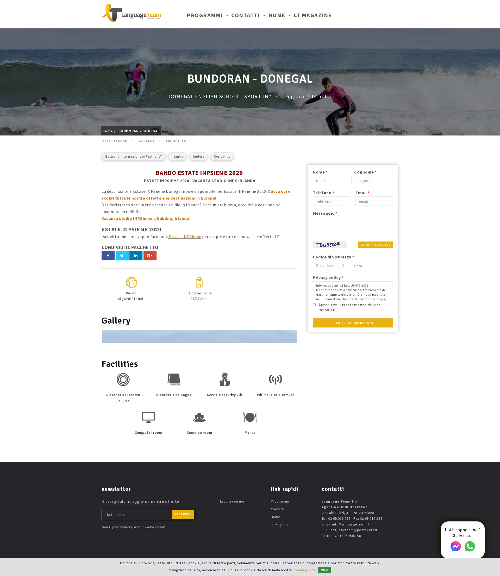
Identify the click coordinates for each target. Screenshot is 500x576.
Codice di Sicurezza (333, 256)
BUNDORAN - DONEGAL (139, 131)
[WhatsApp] (469, 550)
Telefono (323, 192)
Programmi (205, 15)
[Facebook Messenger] (455, 550)
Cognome (365, 172)
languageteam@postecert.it (353, 530)
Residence (222, 156)
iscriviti (183, 514)
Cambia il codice (375, 244)
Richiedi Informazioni (353, 323)
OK (323, 570)
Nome (320, 172)
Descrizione (114, 141)
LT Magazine (313, 15)
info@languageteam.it (350, 524)
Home (276, 15)
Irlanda (178, 156)
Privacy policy (328, 277)
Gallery (147, 141)
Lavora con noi (232, 501)
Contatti (245, 15)
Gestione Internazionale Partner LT (133, 156)
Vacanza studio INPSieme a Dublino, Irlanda (145, 218)
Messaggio (325, 213)
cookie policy (304, 570)
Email (362, 192)
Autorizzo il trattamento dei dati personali (350, 307)
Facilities (176, 141)
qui (382, 299)
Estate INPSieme (184, 236)
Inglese (198, 156)
